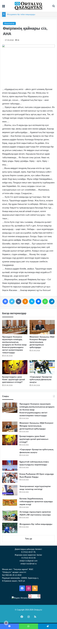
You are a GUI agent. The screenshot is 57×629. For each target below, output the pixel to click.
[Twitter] (12, 301)
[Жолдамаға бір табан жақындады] (9, 528)
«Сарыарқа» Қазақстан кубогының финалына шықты (41, 379)
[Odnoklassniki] (25, 301)
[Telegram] (52, 301)
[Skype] (32, 301)
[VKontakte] (18, 301)
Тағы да (28, 539)
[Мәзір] (3, 7)
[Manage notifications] (6, 623)
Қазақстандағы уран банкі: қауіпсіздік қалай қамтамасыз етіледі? (13, 379)
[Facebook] (5, 301)
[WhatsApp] (45, 301)
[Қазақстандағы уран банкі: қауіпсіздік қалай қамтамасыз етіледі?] (14, 367)
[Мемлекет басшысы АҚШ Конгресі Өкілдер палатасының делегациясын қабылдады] (42, 327)
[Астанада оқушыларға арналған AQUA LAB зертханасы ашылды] (9, 515)
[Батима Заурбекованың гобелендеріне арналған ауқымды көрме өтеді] (9, 502)
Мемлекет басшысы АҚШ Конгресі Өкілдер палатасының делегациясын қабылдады (42, 342)
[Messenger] (38, 301)
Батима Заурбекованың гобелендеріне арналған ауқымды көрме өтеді (36, 501)
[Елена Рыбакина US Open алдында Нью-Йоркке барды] (9, 478)
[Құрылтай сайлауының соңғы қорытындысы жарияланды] (9, 465)
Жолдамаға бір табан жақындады (21, 14)
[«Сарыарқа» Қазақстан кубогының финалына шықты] (42, 367)
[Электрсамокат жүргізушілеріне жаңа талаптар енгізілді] (9, 490)
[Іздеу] (53, 7)
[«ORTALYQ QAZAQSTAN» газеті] (28, 6)
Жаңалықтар (9, 23)
